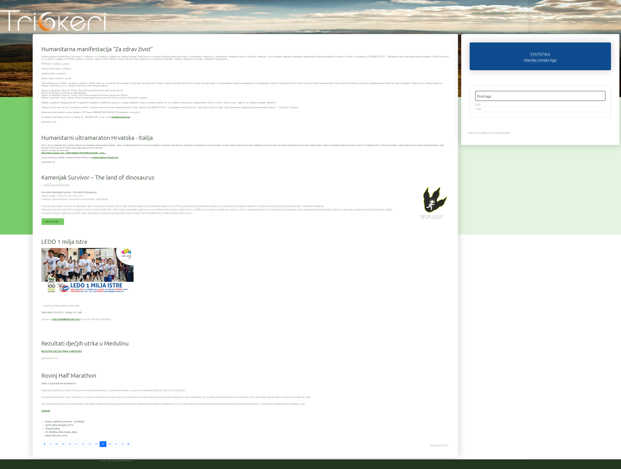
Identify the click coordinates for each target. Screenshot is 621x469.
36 (109, 444)
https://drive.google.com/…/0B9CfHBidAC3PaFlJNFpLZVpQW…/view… (73, 153)
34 (96, 444)
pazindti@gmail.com (121, 117)
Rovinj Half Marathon (68, 375)
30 (70, 444)
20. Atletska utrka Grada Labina (61, 432)
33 (89, 444)
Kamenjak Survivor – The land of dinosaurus (97, 177)
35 (103, 444)
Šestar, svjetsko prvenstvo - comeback (64, 421)
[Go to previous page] (50, 444)
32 (83, 444)
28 (56, 444)
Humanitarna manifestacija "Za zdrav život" (97, 49)
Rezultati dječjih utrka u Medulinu (85, 343)
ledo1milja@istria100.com (66, 319)
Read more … (53, 221)
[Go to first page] (44, 444)
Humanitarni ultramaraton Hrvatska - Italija (97, 137)
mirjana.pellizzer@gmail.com (105, 157)
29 (63, 444)
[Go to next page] (122, 444)
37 (116, 444)
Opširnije (45, 411)
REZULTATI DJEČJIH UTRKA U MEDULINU (61, 351)
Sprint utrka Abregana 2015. (59, 425)
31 (76, 444)
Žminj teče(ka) (52, 428)
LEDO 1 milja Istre (64, 241)
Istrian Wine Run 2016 (56, 435)
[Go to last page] (128, 444)
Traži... (478, 104)
